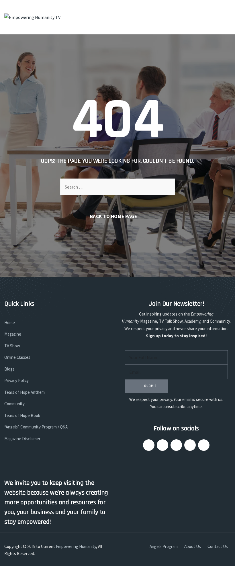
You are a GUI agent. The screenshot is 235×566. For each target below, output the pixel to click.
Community (14, 403)
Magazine (12, 334)
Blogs (9, 369)
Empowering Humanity (76, 546)
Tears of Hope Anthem (24, 392)
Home (9, 322)
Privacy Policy (16, 380)
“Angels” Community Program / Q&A (36, 427)
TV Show (12, 345)
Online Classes (17, 357)
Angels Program (164, 546)
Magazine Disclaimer (22, 438)
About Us (192, 546)
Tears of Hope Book (22, 415)
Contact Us (217, 546)
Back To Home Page (113, 216)
